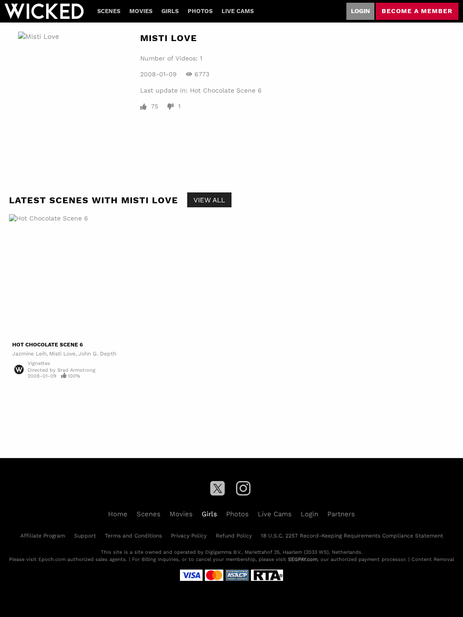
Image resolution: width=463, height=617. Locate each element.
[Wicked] (44, 11)
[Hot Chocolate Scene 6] (119, 276)
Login (360, 10)
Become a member (417, 10)
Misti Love (62, 353)
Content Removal (432, 559)
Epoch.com (52, 559)
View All (209, 200)
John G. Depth (97, 353)
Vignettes (39, 363)
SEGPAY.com (302, 559)
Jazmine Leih (29, 353)
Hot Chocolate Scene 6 (226, 90)
